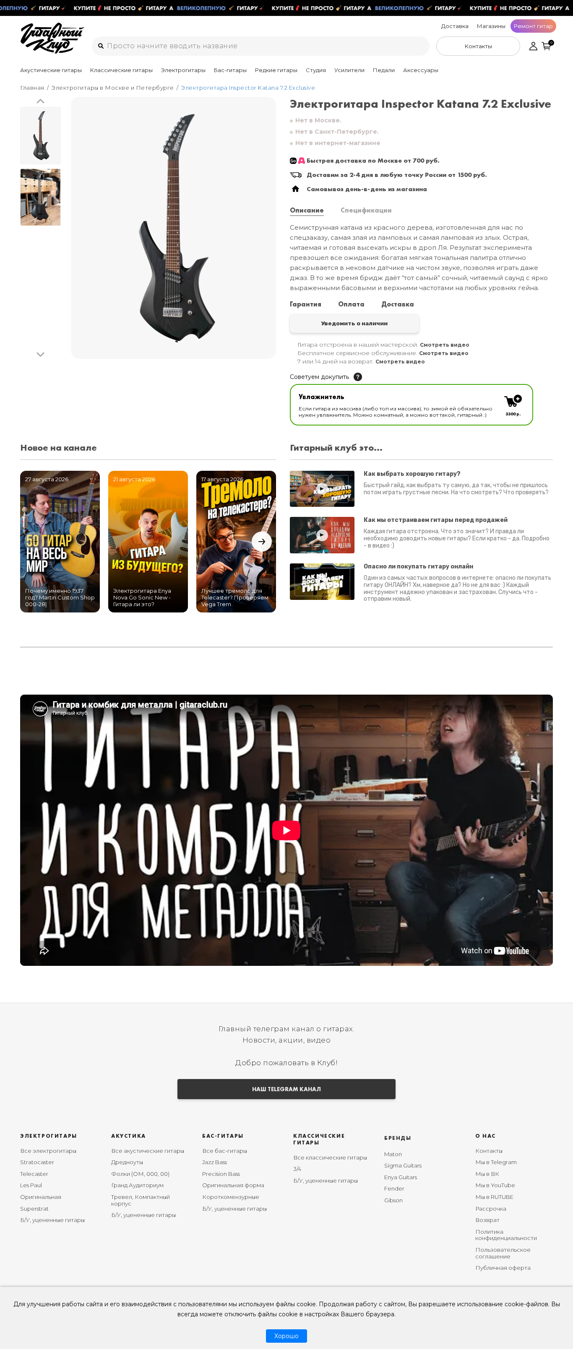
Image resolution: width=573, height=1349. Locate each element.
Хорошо (286, 1336)
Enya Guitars (400, 1177)
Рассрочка (490, 1208)
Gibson (393, 1200)
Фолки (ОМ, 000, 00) (140, 1173)
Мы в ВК (487, 1173)
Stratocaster (37, 1162)
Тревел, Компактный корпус (140, 1200)
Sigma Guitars (403, 1165)
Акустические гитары (51, 70)
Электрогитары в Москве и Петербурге (112, 87)
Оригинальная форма (233, 1185)
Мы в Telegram (496, 1162)
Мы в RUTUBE (494, 1196)
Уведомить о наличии (354, 323)
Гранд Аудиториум (137, 1185)
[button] (40, 101)
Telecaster (34, 1173)
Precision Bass (221, 1173)
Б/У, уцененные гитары (52, 1220)
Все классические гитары (330, 1157)
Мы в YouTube (495, 1185)
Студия (316, 70)
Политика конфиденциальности (506, 1235)
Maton (393, 1154)
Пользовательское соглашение (503, 1253)
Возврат (487, 1220)
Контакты (489, 1150)
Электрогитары (183, 70)
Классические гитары (121, 70)
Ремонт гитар (533, 26)
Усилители (349, 70)
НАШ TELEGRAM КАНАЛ (286, 1089)
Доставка (455, 26)
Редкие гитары (276, 70)
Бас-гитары (230, 70)
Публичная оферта (503, 1267)
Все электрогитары (48, 1150)
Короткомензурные (230, 1196)
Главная (32, 87)
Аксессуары (420, 70)
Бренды (398, 1137)
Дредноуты (127, 1162)
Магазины (491, 26)
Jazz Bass (214, 1162)
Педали (384, 70)
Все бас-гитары (224, 1150)
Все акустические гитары (147, 1150)
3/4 (297, 1168)
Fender (394, 1188)
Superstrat (34, 1208)
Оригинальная (40, 1196)
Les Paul (31, 1185)
